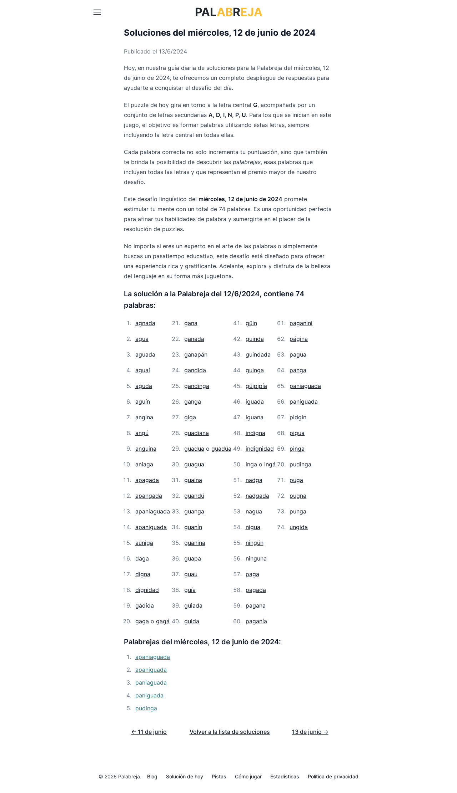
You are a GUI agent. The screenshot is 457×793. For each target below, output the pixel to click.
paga (252, 574)
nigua (253, 527)
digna (142, 574)
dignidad (147, 589)
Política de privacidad (333, 776)
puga (296, 480)
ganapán (195, 354)
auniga (144, 542)
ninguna (256, 558)
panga (298, 370)
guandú (194, 495)
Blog (152, 776)
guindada (258, 354)
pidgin (298, 417)
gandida (195, 370)
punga (298, 511)
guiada (193, 605)
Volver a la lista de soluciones (230, 731)
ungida (299, 527)
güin (251, 323)
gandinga (196, 385)
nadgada (257, 495)
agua (142, 338)
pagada (256, 589)
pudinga (300, 464)
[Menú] (97, 12)
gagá (163, 621)
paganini (301, 323)
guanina (194, 542)
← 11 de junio (149, 731)
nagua (254, 511)
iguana (254, 417)
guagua (194, 464)
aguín (142, 401)
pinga (297, 448)
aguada (145, 354)
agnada (145, 323)
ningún (254, 542)
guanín (193, 527)
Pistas (219, 776)
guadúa (221, 448)
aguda (143, 385)
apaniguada (151, 527)
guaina (193, 480)
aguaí (142, 370)
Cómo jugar (248, 776)
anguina (145, 448)
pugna (298, 495)
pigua (297, 432)
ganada (194, 338)
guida (191, 621)
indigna (255, 432)
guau (190, 574)
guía (190, 589)
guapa (192, 558)
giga (190, 417)
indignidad (260, 448)
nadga (254, 480)
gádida (144, 605)
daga (142, 558)
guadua (194, 448)
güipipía (256, 385)
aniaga (144, 464)
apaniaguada (152, 511)
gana (190, 323)
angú (142, 432)
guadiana (196, 432)
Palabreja (129, 776)
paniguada (304, 401)
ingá (270, 464)
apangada (148, 495)
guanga (194, 511)
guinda (255, 338)
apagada (147, 480)
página (299, 338)
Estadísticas (284, 776)
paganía (256, 621)
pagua (298, 354)
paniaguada (305, 385)
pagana (256, 605)
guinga (255, 370)
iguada (255, 401)
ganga (192, 401)
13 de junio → (310, 731)
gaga (142, 621)
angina (144, 417)
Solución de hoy (184, 776)
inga (251, 464)
